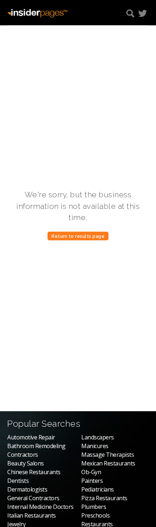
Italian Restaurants (31, 515)
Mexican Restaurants (108, 463)
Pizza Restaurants (104, 498)
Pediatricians (97, 489)
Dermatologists (27, 489)
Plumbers (93, 507)
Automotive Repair (31, 437)
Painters (92, 481)
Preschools (95, 515)
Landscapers (97, 437)
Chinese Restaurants (34, 472)
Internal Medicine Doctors (40, 507)
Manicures (94, 446)
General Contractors (33, 498)
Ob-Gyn (91, 472)
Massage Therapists (107, 455)
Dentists (18, 481)
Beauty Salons (25, 463)
